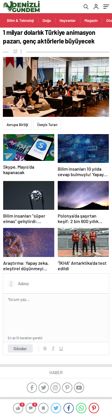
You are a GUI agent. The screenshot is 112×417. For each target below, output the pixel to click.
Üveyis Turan (47, 124)
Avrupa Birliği (17, 124)
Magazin (91, 20)
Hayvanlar (67, 20)
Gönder (20, 348)
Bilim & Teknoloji (20, 20)
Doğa (47, 20)
